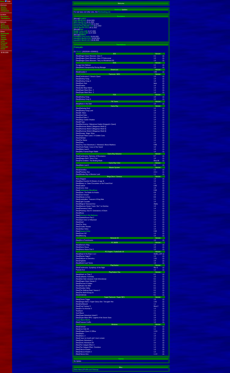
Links (3, 41)
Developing (5, 28)
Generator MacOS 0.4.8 (82, 24)
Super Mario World (83, 320)
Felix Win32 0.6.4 (80, 20)
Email (3, 49)
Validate (4, 39)
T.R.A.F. (79, 51)
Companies (5, 11)
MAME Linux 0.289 (81, 31)
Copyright (4, 47)
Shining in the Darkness (89, 215)
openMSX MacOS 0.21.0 (83, 38)
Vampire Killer (85, 231)
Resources (5, 26)
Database (118, 10)
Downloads (5, 33)
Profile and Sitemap (91, 369)
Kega (81, 29)
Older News (78, 369)
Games (3, 7)
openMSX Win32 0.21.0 (82, 40)
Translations (5, 18)
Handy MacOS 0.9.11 (81, 27)
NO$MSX (82, 35)
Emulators (4, 16)
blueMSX (82, 19)
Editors (3, 35)
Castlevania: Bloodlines (88, 190)
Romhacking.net (104, 12)
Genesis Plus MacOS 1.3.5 (83, 26)
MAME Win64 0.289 (81, 33)
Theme (3, 37)
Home (2, 1)
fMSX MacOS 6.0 (80, 22)
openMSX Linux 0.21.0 (82, 36)
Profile (3, 45)
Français (78, 47)
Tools (3, 24)
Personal (4, 43)
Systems (4, 9)
